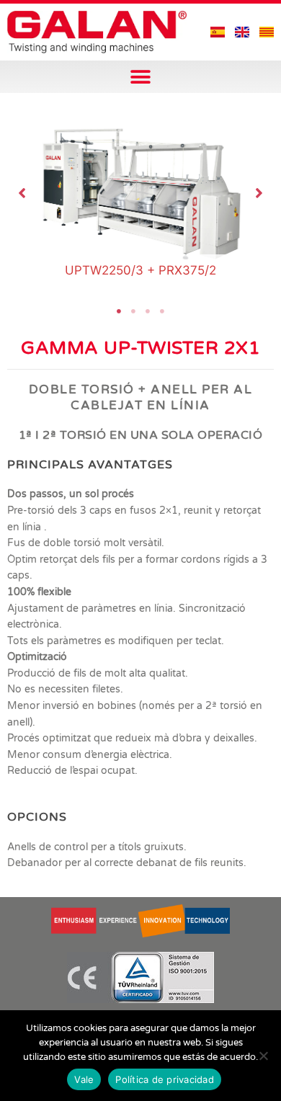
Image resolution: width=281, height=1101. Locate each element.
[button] (141, 77)
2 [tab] (133, 311)
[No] (263, 1055)
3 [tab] (147, 311)
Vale (84, 1079)
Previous (22, 193)
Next (259, 193)
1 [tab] (119, 311)
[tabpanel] (140, 193)
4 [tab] (162, 311)
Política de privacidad (164, 1079)
